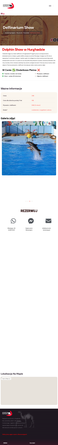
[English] (2, 13)
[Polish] (4, 13)
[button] (25, 201)
